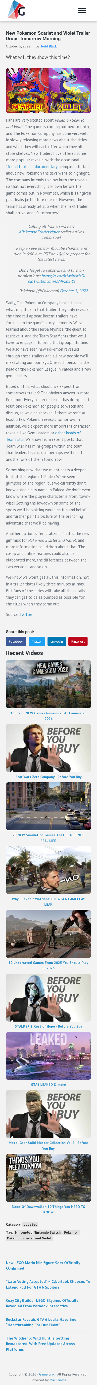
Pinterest (78, 641)
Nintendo (22, 1232)
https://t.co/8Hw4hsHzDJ (63, 275)
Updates (30, 1224)
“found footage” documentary (31, 166)
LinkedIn (56, 641)
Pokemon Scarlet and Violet (29, 1238)
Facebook (16, 641)
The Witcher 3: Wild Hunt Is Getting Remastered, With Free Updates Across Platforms (40, 1344)
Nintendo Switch (47, 1232)
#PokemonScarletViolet (39, 232)
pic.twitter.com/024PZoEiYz (51, 281)
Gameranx (46, 1374)
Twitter (26, 614)
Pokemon (71, 1232)
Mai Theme (58, 1380)
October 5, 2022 (74, 290)
